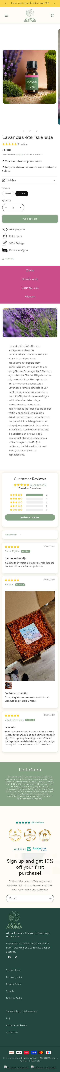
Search (10, 991)
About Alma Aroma (16, 1025)
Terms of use (13, 970)
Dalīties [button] (9, 258)
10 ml (22, 193)
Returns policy (14, 977)
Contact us (12, 1032)
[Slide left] (23, 130)
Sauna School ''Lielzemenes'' (22, 1011)
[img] (12, 546)
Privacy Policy (13, 984)
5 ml (10, 194)
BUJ (8, 1018)
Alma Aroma (15, 1058)
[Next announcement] (54, 3)
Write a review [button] (30, 517)
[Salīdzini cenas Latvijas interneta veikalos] (16, 1067)
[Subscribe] (50, 898)
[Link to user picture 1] (30, 636)
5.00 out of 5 (38, 484)
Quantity (6, 200)
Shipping (19, 154)
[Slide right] (36, 130)
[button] (6, 15)
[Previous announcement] (5, 3)
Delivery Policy (14, 998)
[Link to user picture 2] (8, 685)
